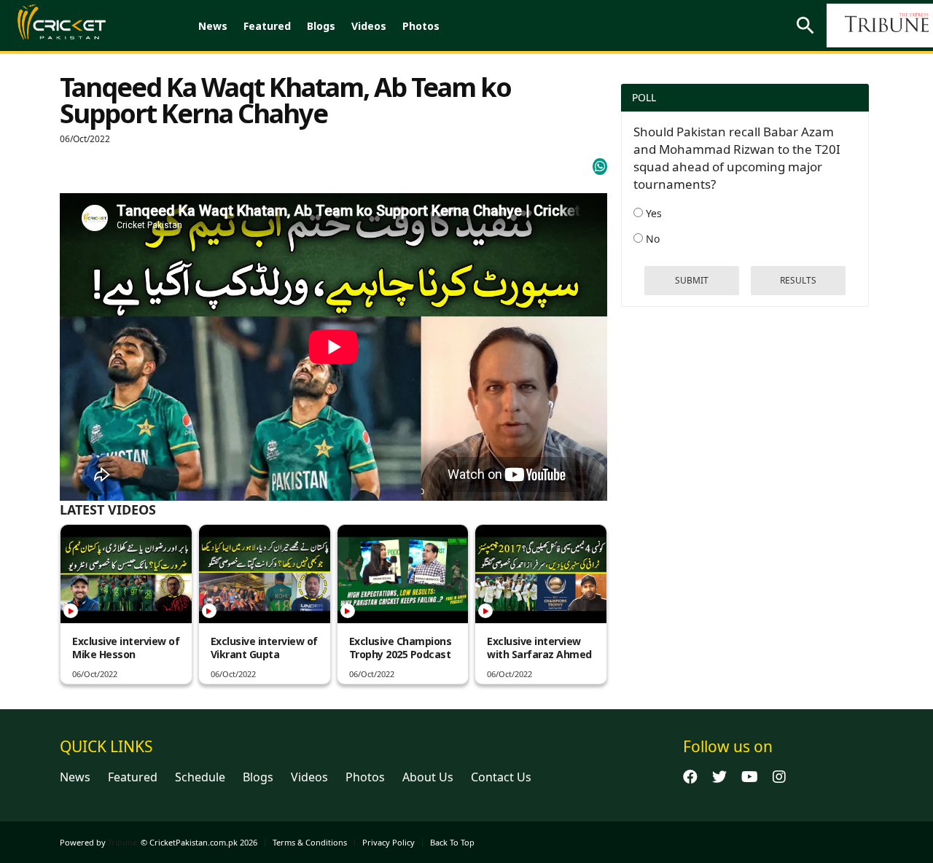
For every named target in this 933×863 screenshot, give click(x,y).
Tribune (122, 842)
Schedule (200, 777)
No (651, 239)
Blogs (321, 26)
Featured (267, 26)
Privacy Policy (388, 842)
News (212, 26)
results (798, 280)
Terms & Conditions (310, 842)
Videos (368, 26)
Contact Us (501, 777)
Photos (421, 26)
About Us (427, 777)
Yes (652, 213)
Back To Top (452, 842)
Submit (691, 280)
